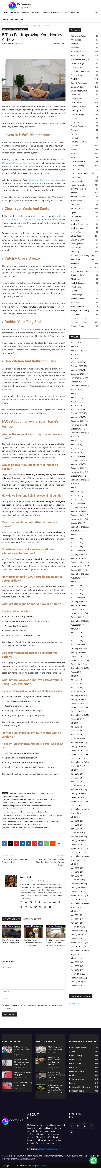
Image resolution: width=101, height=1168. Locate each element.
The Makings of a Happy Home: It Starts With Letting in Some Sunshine (55, 942)
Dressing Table (77, 110)
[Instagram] (36, 902)
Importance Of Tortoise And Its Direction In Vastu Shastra (54, 1061)
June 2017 (75, 774)
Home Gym (75, 169)
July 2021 (74, 581)
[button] (96, 13)
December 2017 (77, 750)
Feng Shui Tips (77, 122)
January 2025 (76, 417)
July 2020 (74, 629)
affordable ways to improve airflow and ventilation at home (31, 793)
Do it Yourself (76, 102)
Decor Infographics (79, 91)
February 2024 (77, 460)
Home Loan (76, 177)
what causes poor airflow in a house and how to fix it (22, 824)
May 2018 (75, 730)
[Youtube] (51, 907)
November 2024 (78, 425)
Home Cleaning (77, 165)
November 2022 (78, 519)
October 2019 (76, 664)
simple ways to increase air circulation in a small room (23, 818)
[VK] (40, 843)
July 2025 (74, 393)
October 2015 (76, 852)
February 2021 (77, 601)
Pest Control (76, 247)
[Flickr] (27, 902)
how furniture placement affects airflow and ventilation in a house (27, 806)
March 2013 (76, 974)
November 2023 (78, 472)
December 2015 (77, 844)
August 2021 (76, 578)
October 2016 (76, 805)
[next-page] (7, 950)
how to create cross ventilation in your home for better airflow (25, 812)
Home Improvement (21, 29)
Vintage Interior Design (80, 310)
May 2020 (75, 636)
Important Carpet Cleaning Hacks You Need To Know (21, 1061)
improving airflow (55, 815)
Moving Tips (76, 232)
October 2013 (76, 946)
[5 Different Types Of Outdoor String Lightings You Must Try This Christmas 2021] (41, 1087)
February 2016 (77, 836)
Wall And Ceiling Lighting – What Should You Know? (56, 1074)
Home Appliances (15, 25)
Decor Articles (77, 87)
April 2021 (75, 593)
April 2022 (75, 546)
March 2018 (76, 738)
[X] (10, 843)
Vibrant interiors (77, 306)
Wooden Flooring (78, 326)
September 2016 (78, 809)
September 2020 (78, 621)
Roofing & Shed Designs (81, 267)
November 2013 (78, 942)
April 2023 (75, 499)
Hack (73, 157)
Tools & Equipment (79, 283)
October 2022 (76, 523)
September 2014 (78, 903)
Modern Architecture (79, 224)
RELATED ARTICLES (11, 919)
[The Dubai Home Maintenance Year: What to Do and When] (33, 931)
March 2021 (76, 597)
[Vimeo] (36, 907)
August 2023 (76, 483)
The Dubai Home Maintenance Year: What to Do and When (33, 942)
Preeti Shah (8, 44)
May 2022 (75, 542)
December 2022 (77, 515)
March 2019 (76, 691)
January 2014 (76, 934)
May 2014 (75, 919)
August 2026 (76, 342)
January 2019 (76, 699)
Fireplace (74, 130)
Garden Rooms (75, 1003)
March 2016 (76, 832)
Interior (55, 13)
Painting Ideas (77, 243)
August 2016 (76, 813)
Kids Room (75, 204)
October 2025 (76, 381)
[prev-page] (3, 950)
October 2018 (76, 711)
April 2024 (75, 452)
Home (5, 13)
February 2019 (77, 695)
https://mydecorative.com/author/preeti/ (34, 881)
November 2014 (78, 895)
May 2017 (75, 778)
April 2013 (75, 970)
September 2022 (78, 527)
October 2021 (76, 570)
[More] (59, 843)
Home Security (77, 181)
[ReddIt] (52, 843)
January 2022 (76, 558)
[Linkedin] (22, 843)
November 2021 (78, 566)
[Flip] (34, 843)
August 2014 (76, 907)
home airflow (22, 802)
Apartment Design (78, 36)
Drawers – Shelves (79, 106)
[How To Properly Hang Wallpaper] (7, 1074)
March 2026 (76, 362)
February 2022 (77, 554)
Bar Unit (74, 43)
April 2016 (75, 829)
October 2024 (76, 429)
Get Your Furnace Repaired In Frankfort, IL (22, 1049)
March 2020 (76, 644)
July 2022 (74, 534)
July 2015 (74, 864)
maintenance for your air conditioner (44, 180)
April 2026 (75, 358)
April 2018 (75, 734)
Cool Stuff (75, 79)
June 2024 (75, 444)
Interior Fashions (78, 196)
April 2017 (75, 781)
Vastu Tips (75, 302)
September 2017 (78, 762)
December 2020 (77, 609)
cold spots (53, 799)
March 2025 (76, 409)
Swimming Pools (78, 275)
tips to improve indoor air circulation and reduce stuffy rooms (25, 821)
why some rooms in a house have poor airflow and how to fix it (25, 828)
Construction (76, 75)
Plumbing (75, 251)
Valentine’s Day (77, 298)
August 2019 (76, 672)
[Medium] (51, 902)
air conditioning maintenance (13, 796)
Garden (46, 13)
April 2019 (75, 687)
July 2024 (74, 440)
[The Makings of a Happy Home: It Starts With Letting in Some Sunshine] (55, 931)
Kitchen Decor (77, 208)
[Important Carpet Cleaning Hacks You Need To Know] (7, 1062)
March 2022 (76, 550)
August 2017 (76, 766)
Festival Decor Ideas (79, 126)
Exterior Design (77, 114)
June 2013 (75, 962)
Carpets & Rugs (77, 63)
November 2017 (78, 754)
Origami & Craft (77, 240)
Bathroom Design (78, 51)
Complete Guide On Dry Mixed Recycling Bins (14, 860)
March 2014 (76, 927)
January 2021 (76, 605)
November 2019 (78, 660)
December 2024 (77, 421)
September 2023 (78, 480)
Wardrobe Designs (79, 318)
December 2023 (77, 468)
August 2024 (76, 436)
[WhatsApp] (46, 843)
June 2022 (75, 538)
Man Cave (75, 220)
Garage (74, 149)
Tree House (76, 287)
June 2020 (75, 632)
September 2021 (78, 574)
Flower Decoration (79, 142)
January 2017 (76, 793)
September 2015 (78, 856)
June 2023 (75, 491)
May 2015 (75, 872)
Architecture (76, 40)
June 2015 (75, 868)
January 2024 (76, 464)
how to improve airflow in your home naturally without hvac (24, 815)
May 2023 (75, 495)
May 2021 (75, 589)
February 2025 (77, 413)
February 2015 (77, 883)
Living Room (75, 13)
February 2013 (77, 978)
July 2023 (74, 487)
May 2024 (75, 448)
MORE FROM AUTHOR (32, 919)
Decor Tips (75, 94)
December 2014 (77, 891)
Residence (75, 263)
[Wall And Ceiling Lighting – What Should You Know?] (41, 1075)
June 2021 (75, 585)
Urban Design (76, 294)
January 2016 (76, 840)
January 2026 (76, 370)
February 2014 (77, 930)
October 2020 (76, 617)
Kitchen (64, 13)
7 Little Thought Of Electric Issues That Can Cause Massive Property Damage (50, 862)
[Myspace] (55, 902)
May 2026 (75, 354)
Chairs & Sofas (77, 67)
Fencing (74, 118)
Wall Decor (75, 314)
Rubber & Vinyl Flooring (81, 271)
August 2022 (76, 530)
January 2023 (76, 511)
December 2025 (77, 374)
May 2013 (75, 966)
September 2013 (78, 950)
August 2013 (76, 954)
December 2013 (77, 938)
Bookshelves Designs (80, 59)
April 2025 (75, 405)
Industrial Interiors (78, 189)
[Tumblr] (28, 843)
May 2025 (75, 401)
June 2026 (75, 350)
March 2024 (76, 456)
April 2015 (75, 876)
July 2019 (74, 676)
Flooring (74, 138)
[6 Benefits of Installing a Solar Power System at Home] (11, 931)
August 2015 (76, 860)
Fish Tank (75, 134)
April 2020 (75, 640)
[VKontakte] (41, 907)
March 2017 (76, 785)
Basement (75, 47)
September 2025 (78, 385)
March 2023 (76, 503)
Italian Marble (76, 200)
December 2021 (77, 562)
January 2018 (76, 746)
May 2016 (75, 825)
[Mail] (46, 902)
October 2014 (76, 899)
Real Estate (75, 259)
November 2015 (78, 848)
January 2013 (76, 981)
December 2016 (77, 797)
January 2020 (76, 652)
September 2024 (78, 432)
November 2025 (78, 378)
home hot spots (36, 802)
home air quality (9, 802)
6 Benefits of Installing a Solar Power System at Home (11, 942)
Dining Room (76, 98)
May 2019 (75, 683)
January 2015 (76, 887)
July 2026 (74, 346)
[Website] (46, 907)
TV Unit (74, 291)
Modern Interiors (78, 228)
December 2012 (77, 985)
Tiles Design (76, 279)
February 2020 (77, 648)
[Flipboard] (32, 902)
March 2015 (76, 879)
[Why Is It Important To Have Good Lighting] (41, 1049)
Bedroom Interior (78, 55)
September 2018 (78, 715)
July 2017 (74, 770)
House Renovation (79, 185)
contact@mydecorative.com (49, 1149)
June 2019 (75, 680)
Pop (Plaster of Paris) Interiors (84, 255)
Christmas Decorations (80, 71)
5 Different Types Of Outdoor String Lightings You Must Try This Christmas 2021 (56, 1088)
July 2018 (74, 723)
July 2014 (74, 911)
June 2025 (75, 397)
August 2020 (76, 625)
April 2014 (75, 923)
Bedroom (25, 13)
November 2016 (78, 801)
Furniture (35, 13)
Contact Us (8, 19)
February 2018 (77, 742)
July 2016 (74, 817)
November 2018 (78, 707)
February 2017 (77, 789)
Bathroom (14, 13)
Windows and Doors (79, 322)
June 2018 (75, 727)
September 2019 (78, 668)
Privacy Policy (41, 1165)
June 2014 (75, 915)
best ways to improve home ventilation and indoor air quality (25, 799)
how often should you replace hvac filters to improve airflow (25, 809)
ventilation (54, 821)
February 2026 (77, 366)
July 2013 (74, 958)
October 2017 (76, 758)
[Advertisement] (68, 6)
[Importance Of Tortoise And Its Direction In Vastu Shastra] (41, 1060)
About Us (19, 19)
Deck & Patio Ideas (79, 83)
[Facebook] (4, 843)
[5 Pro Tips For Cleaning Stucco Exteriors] (7, 1085)
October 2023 (76, 476)
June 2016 (75, 821)
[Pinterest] (16, 843)
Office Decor (76, 236)
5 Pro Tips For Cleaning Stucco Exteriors (23, 1084)
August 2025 (76, 389)
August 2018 (76, 719)
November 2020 (78, 613)
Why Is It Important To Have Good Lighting (56, 1048)
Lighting (74, 212)
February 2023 (77, 507)
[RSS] (22, 907)
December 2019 (77, 656)
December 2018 (77, 703)
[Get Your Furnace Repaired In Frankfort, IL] (7, 1049)
